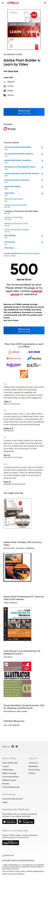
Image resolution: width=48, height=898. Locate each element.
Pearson (10, 95)
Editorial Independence (35, 871)
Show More (9, 248)
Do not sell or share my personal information (18, 860)
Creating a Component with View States (21, 212)
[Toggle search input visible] (45, 3)
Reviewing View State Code (15, 225)
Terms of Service (8, 871)
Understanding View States (15, 206)
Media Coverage (9, 773)
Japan (5, 802)
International (8, 794)
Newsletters (33, 766)
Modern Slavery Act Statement (13, 874)
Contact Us (33, 763)
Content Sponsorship (11, 787)
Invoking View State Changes (16, 231)
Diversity (5, 783)
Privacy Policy (34, 770)
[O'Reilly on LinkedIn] (13, 746)
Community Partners (10, 776)
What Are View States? (13, 200)
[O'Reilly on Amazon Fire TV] (10, 844)
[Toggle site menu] (3, 3)
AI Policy (32, 773)
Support (33, 758)
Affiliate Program (9, 780)
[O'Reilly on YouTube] (17, 746)
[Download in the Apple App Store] (9, 823)
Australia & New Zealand (12, 799)
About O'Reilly (9, 758)
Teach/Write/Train (10, 763)
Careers (5, 766)
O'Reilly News (7, 770)
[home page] (13, 2)
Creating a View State (13, 218)
